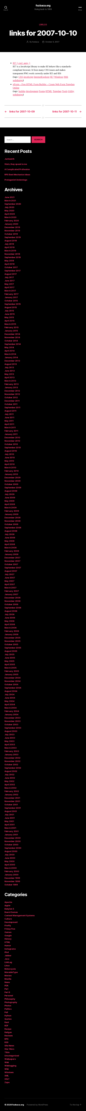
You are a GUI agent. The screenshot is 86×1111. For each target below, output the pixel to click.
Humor (7, 945)
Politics (8, 1009)
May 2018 (9, 261)
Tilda (7, 1052)
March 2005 (10, 668)
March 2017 (10, 291)
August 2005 (10, 651)
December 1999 (12, 878)
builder (22, 91)
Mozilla (7, 979)
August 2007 (10, 571)
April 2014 (9, 351)
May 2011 (9, 421)
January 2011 (11, 434)
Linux (7, 965)
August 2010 (10, 451)
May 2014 (9, 347)
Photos (7, 1005)
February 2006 (11, 631)
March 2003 (10, 748)
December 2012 (12, 391)
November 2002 (12, 761)
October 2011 (10, 404)
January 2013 (11, 387)
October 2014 (11, 341)
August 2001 (10, 811)
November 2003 (12, 721)
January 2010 (11, 474)
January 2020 (11, 224)
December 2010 (12, 437)
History (8, 939)
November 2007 (12, 561)
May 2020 (9, 210)
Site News (9, 1045)
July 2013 (9, 367)
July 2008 (9, 534)
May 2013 (9, 374)
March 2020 (10, 217)
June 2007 (9, 578)
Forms (42, 91)
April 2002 (9, 784)
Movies (7, 975)
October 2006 (11, 604)
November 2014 (12, 337)
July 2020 (9, 207)
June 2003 (9, 738)
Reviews (8, 1035)
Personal (8, 995)
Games (7, 932)
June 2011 (9, 417)
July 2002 (9, 774)
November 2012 (12, 394)
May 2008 (9, 541)
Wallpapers (10, 1059)
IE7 (52, 76)
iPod (6, 952)
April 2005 (9, 664)
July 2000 (9, 854)
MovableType (11, 972)
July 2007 (9, 574)
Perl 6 (7, 992)
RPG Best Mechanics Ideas (17, 174)
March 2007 (10, 588)
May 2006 (9, 621)
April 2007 (9, 584)
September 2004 (12, 688)
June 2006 (9, 618)
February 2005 (11, 671)
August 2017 (10, 274)
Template (57, 91)
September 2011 (12, 407)
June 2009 (9, 497)
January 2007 (11, 594)
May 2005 (9, 661)
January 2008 (11, 554)
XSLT (7, 1079)
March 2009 (10, 507)
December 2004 (12, 678)
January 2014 (11, 357)
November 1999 (12, 881)
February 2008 (11, 551)
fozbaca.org (43, 5)
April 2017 (9, 287)
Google (7, 935)
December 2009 (12, 477)
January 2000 (11, 875)
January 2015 (11, 331)
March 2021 (10, 200)
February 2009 (11, 511)
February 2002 (11, 791)
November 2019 (12, 230)
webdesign (18, 80)
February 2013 (11, 384)
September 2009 (12, 487)
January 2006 (11, 634)
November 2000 (12, 841)
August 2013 (10, 364)
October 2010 (11, 444)
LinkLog (43, 24)
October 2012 (11, 397)
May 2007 (9, 581)
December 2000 (12, 838)
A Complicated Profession (17, 169)
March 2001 (10, 828)
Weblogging (10, 1066)
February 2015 (11, 327)
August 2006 (10, 611)
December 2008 (12, 517)
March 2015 (10, 324)
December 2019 (12, 227)
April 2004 (9, 704)
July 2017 (9, 277)
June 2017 (9, 281)
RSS (6, 1042)
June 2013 (9, 371)
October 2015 (11, 301)
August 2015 (10, 307)
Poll (6, 1012)
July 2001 (9, 814)
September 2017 (12, 271)
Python (7, 1015)
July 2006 (9, 614)
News (7, 982)
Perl (6, 989)
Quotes (7, 1019)
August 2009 (10, 491)
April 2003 (9, 744)
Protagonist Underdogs (15, 180)
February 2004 (11, 711)
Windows (58, 76)
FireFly (7, 925)
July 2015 (9, 311)
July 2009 (9, 494)
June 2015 (9, 314)
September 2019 (12, 237)
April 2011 (9, 424)
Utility (71, 91)
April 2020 (9, 214)
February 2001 (11, 831)
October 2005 (11, 644)
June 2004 (9, 698)
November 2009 (12, 481)
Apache (8, 902)
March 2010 (10, 467)
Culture (8, 919)
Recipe (7, 1029)
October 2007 (11, 564)
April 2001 (9, 824)
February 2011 (11, 431)
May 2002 (9, 781)
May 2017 (9, 284)
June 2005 (9, 658)
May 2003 (9, 741)
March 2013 (10, 381)
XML (6, 1076)
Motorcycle (10, 969)
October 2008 (11, 524)
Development (11, 922)
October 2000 (11, 844)
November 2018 (12, 254)
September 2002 (12, 768)
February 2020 (11, 220)
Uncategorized (11, 1055)
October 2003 (11, 724)
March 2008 (10, 547)
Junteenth (9, 159)
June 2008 (9, 537)
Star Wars (9, 1049)
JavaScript (28, 76)
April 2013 (9, 377)
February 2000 (11, 871)
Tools (64, 91)
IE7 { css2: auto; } (21, 63)
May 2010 (9, 461)
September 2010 (12, 447)
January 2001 (11, 834)
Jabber (7, 955)
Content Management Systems (19, 915)
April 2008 (9, 544)
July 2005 (9, 654)
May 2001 (9, 821)
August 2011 (10, 411)
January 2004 (11, 714)
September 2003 (12, 728)
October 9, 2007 (52, 42)
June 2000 (9, 858)
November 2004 (12, 681)
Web (66, 76)
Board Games (11, 912)
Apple (7, 905)
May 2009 (9, 501)
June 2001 (9, 818)
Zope (7, 1082)
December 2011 (12, 401)
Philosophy (9, 999)
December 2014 (12, 334)
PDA (6, 985)
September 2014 (12, 344)
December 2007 (12, 558)
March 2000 (10, 868)
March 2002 (10, 788)
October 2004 (11, 684)
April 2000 (9, 865)
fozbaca (35, 42)
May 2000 (9, 861)
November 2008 (12, 521)
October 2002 (11, 764)
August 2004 (10, 691)
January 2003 (11, 754)
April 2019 (9, 247)
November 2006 (12, 601)
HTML (48, 91)
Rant (6, 1022)
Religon (8, 1032)
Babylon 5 (9, 909)
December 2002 (12, 758)
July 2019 (9, 244)
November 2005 (12, 641)
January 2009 (11, 514)
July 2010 (9, 454)
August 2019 (10, 240)
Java (6, 959)
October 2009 (11, 484)
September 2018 (12, 257)
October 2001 (11, 804)
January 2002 (11, 794)
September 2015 (12, 304)
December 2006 (12, 598)
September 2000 (12, 848)
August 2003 (10, 731)
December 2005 (12, 638)
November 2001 (12, 801)
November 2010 (12, 441)
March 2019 (10, 250)
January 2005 (11, 674)
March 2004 (10, 708)
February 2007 (11, 591)
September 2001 (12, 808)
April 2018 (9, 264)
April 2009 (9, 504)
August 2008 (10, 531)
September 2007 (12, 568)
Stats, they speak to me (15, 164)
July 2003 (9, 734)
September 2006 (12, 608)
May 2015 (9, 317)
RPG (6, 1039)
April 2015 (9, 321)
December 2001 (12, 798)
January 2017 (11, 297)
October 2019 (11, 234)
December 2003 (12, 718)
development (32, 91)
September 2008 (12, 527)
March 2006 (10, 628)
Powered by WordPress (37, 1105)
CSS (21, 76)
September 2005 (12, 648)
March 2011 (10, 427)
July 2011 (9, 414)
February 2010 (11, 471)
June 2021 (9, 197)
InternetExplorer (42, 76)
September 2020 (12, 204)
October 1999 (11, 885)
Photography (10, 1002)
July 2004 (9, 694)
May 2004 (9, 701)
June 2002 (9, 778)
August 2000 (10, 851)
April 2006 (9, 624)
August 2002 (10, 771)
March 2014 (10, 354)
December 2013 (12, 361)
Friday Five (9, 929)
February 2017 (11, 294)
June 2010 (9, 457)
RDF (6, 1025)
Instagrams (10, 949)
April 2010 (9, 464)
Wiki (6, 1069)
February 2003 (11, 751)
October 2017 (11, 267)
